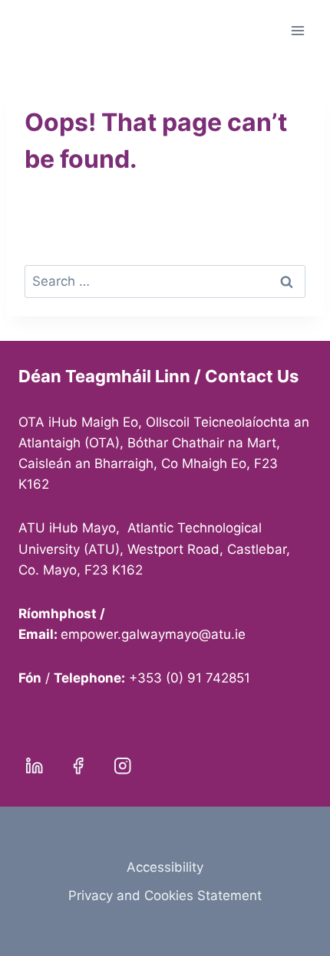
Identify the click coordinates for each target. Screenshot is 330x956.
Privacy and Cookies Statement (165, 895)
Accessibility (165, 867)
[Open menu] (297, 30)
